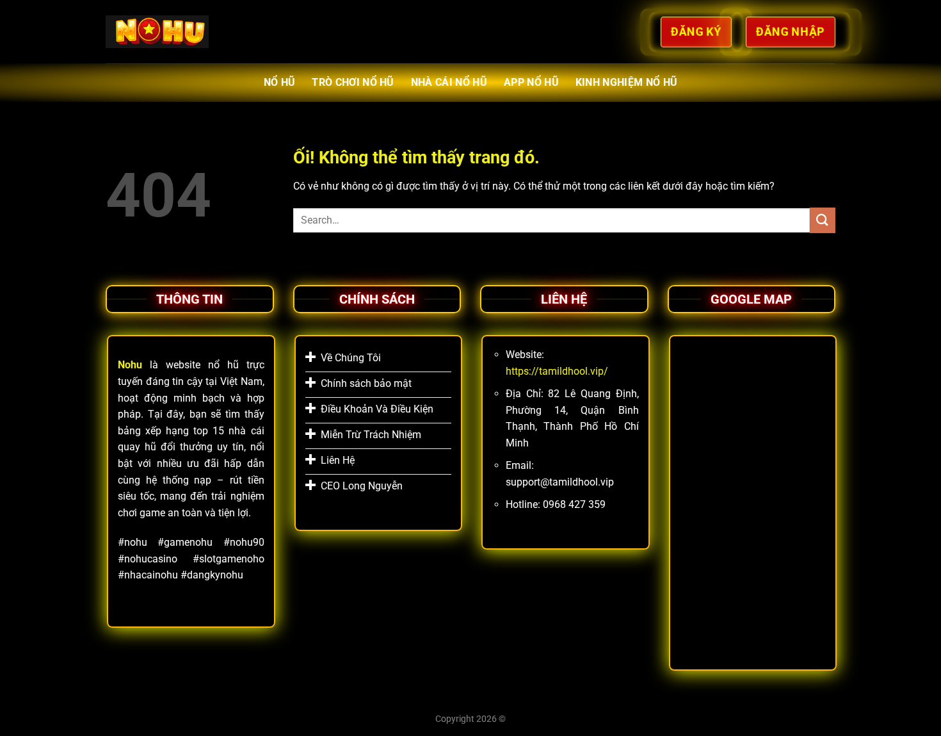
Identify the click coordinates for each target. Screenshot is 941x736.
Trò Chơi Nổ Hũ (353, 82)
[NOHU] (157, 31)
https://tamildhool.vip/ (557, 371)
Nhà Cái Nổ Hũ (449, 82)
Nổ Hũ (280, 82)
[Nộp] (822, 220)
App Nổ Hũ (531, 82)
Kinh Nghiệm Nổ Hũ (626, 82)
